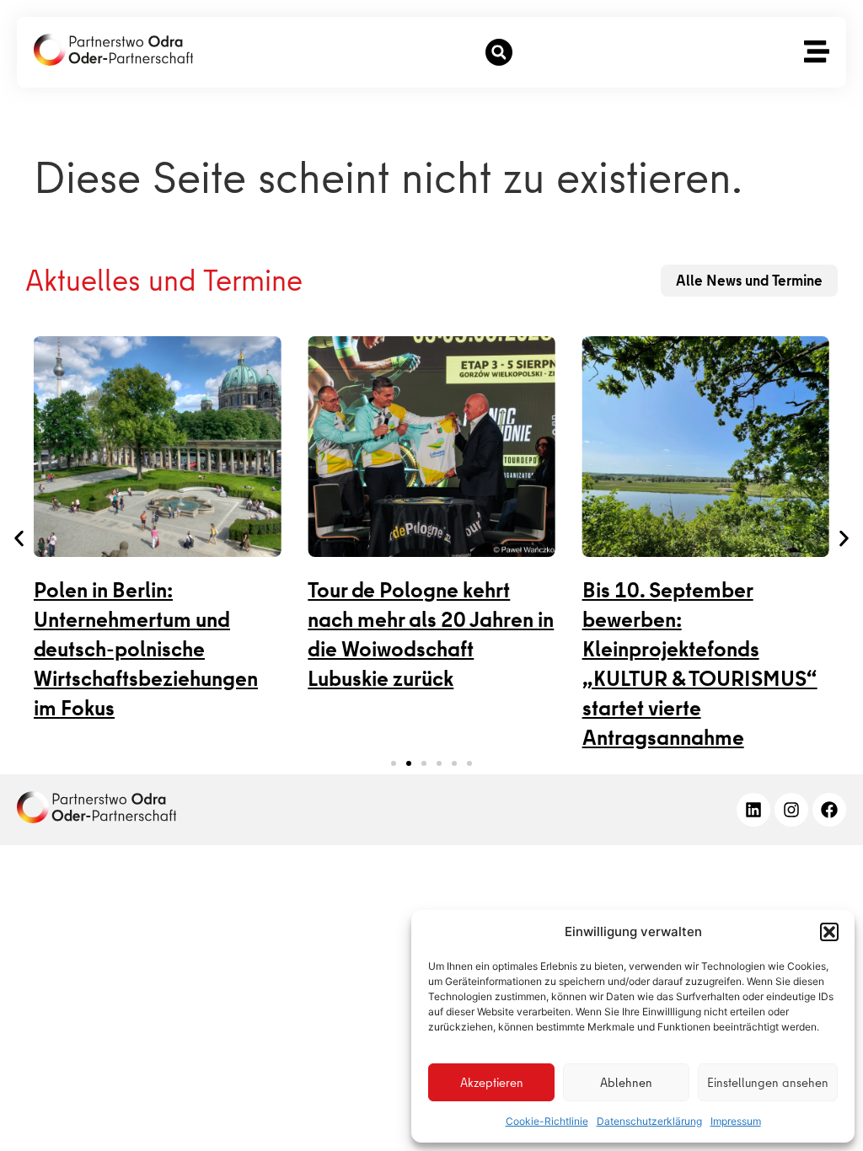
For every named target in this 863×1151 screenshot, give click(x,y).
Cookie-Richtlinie (547, 1121)
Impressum (735, 1121)
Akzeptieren (491, 1082)
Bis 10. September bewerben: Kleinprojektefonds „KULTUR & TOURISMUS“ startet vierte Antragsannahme (699, 664)
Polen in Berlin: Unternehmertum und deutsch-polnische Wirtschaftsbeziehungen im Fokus (146, 649)
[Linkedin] (753, 810)
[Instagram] (791, 810)
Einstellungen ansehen (767, 1082)
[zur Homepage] (96, 807)
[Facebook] (829, 810)
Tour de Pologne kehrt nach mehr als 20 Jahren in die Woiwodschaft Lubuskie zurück (431, 634)
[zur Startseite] (113, 50)
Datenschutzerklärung (649, 1121)
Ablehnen (626, 1082)
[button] (829, 931)
